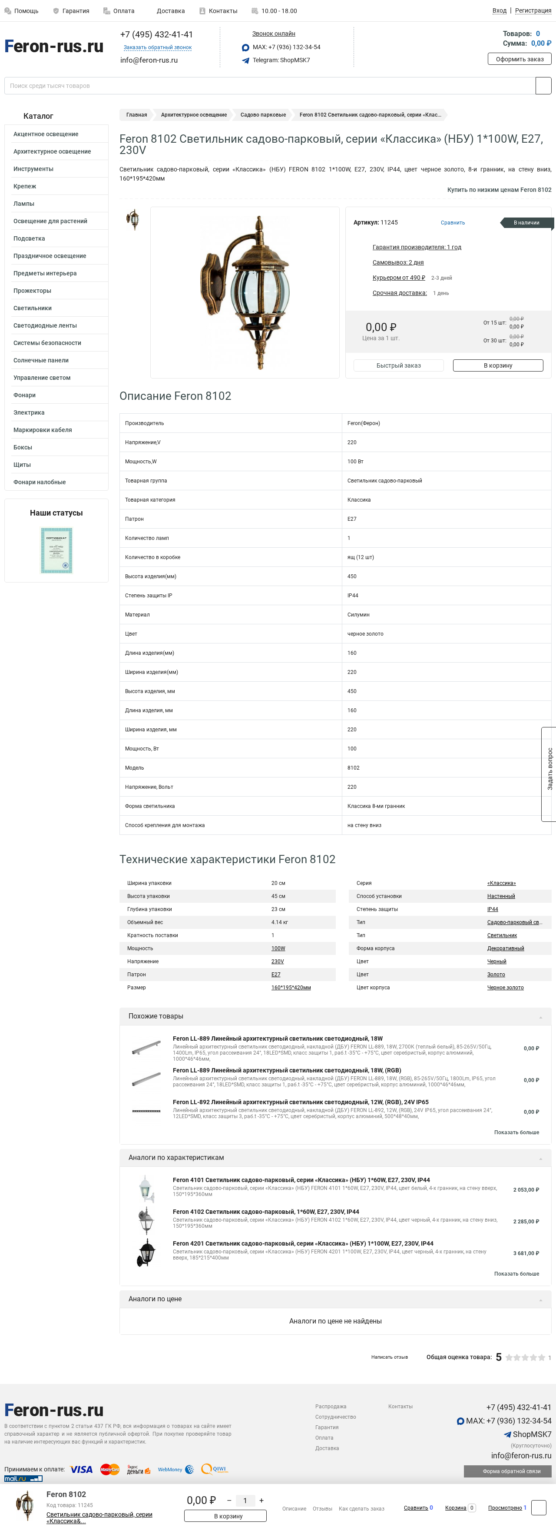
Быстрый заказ (399, 365)
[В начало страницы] (538, 1507)
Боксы (22, 447)
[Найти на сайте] (544, 85)
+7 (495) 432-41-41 (155, 34)
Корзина (456, 1508)
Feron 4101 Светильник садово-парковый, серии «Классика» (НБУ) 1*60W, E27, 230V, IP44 (301, 1179)
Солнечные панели (41, 360)
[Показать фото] (132, 220)
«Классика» (501, 883)
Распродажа (331, 1407)
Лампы (23, 203)
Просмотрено (505, 1508)
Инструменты (33, 168)
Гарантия (76, 10)
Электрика (29, 412)
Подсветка (29, 238)
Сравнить (416, 1508)
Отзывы (322, 1509)
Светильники (32, 308)
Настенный (501, 896)
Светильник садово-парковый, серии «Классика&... (99, 1517)
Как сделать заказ (361, 1509)
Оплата (124, 10)
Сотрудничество (335, 1417)
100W (278, 948)
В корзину (498, 365)
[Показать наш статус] (56, 550)
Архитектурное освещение (52, 151)
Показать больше (516, 1132)
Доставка (170, 10)
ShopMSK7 (531, 1434)
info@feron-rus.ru (521, 1455)
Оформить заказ (520, 59)
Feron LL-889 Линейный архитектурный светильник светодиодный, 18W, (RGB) (287, 1070)
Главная (136, 115)
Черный (496, 961)
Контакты (223, 10)
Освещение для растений (50, 221)
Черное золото (505, 988)
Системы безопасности (47, 342)
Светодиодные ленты (45, 325)
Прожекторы (32, 290)
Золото (496, 975)
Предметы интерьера (45, 273)
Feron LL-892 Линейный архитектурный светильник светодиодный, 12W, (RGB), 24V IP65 (301, 1102)
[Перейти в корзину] (494, 39)
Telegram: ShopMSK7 (281, 60)
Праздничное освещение (49, 255)
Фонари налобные (39, 482)
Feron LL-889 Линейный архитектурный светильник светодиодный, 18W (278, 1038)
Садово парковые (263, 115)
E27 (276, 975)
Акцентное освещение (46, 134)
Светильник (502, 935)
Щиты (22, 464)
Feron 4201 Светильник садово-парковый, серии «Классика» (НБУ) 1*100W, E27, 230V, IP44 (303, 1243)
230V (277, 961)
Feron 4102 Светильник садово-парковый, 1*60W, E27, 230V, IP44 (266, 1211)
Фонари (24, 395)
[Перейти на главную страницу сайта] (53, 47)
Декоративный (505, 948)
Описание (294, 1509)
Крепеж (24, 186)
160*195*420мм (291, 988)
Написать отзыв (389, 1357)
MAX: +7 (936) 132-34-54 (286, 47)
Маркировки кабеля (42, 429)
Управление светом (42, 377)
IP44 (492, 909)
